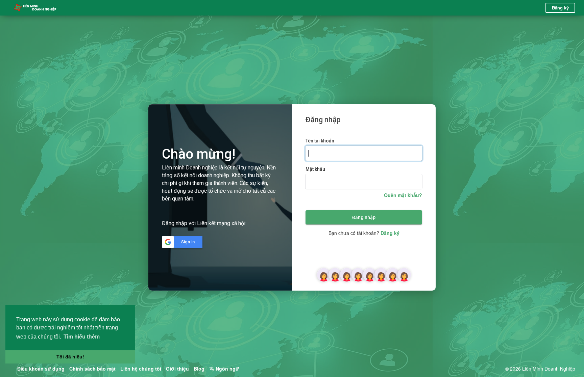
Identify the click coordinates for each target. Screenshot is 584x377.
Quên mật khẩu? (403, 195)
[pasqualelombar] (404, 274)
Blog (199, 368)
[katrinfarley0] (324, 274)
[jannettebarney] (369, 274)
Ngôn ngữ (226, 368)
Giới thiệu (177, 368)
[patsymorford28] (381, 274)
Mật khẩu (315, 169)
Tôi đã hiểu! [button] (70, 356)
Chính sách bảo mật (92, 368)
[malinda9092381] (335, 274)
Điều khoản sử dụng (41, 368)
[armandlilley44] (347, 274)
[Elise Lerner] (392, 274)
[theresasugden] (358, 274)
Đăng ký (560, 7)
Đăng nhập (363, 217)
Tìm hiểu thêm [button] (82, 337)
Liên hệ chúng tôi (140, 368)
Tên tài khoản (320, 140)
